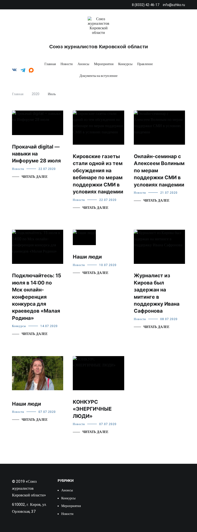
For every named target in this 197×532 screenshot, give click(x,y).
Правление (145, 64)
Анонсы (83, 64)
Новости (67, 64)
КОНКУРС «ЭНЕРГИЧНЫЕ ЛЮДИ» (92, 409)
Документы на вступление (98, 76)
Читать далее (35, 177)
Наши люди (87, 257)
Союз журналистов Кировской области (98, 46)
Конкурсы (125, 64)
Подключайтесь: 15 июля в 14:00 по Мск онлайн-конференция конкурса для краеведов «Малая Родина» (36, 296)
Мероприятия (103, 64)
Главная (50, 64)
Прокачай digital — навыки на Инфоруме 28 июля (36, 154)
